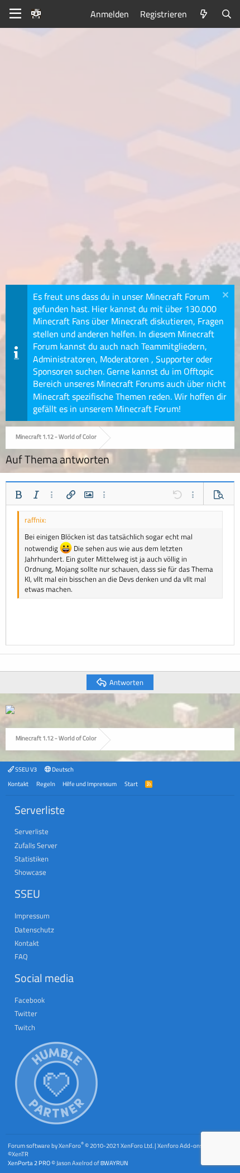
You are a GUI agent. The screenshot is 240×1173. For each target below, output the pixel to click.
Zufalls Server (36, 845)
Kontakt (18, 783)
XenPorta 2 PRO (29, 1162)
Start (131, 783)
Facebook (30, 1000)
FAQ (21, 956)
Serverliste (32, 831)
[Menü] (15, 14)
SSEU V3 (25, 769)
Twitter (26, 1013)
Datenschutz (34, 929)
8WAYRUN (114, 1162)
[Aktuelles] (204, 14)
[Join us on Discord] (10, 710)
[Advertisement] (120, 159)
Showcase (30, 872)
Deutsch (62, 769)
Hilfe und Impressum (90, 783)
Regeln (45, 783)
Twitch (25, 1027)
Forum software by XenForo (80, 1145)
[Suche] (226, 14)
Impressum (32, 915)
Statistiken (32, 858)
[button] (18, 495)
